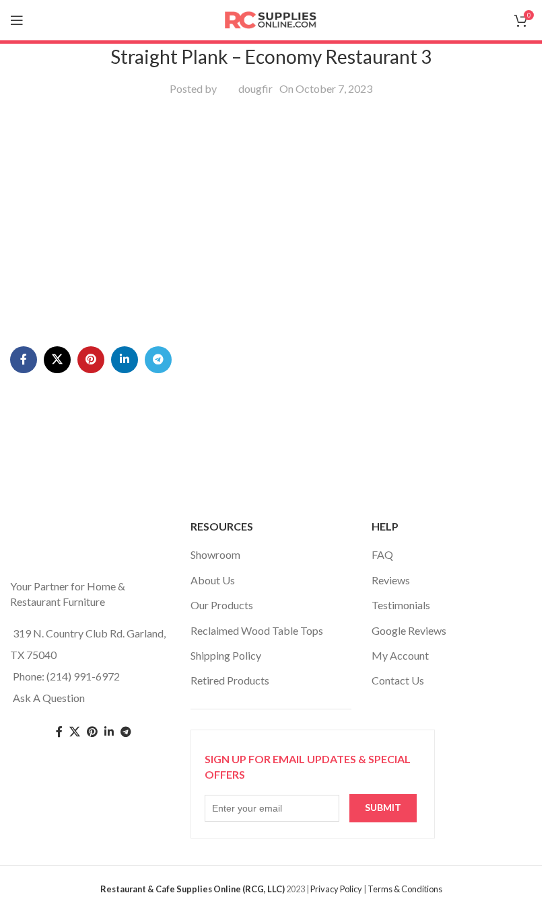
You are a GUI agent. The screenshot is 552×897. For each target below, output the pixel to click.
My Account (400, 655)
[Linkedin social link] (124, 359)
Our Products (222, 604)
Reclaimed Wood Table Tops (257, 630)
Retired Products (230, 680)
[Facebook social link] (23, 359)
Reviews (391, 580)
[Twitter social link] (74, 732)
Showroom (215, 554)
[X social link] (57, 359)
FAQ (382, 554)
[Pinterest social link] (90, 359)
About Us (213, 580)
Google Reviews (409, 630)
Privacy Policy (336, 889)
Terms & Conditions (405, 889)
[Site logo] (271, 18)
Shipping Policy (226, 655)
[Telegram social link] (158, 359)
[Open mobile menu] (16, 20)
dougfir (255, 88)
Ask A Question (49, 697)
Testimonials (401, 604)
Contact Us (398, 680)
